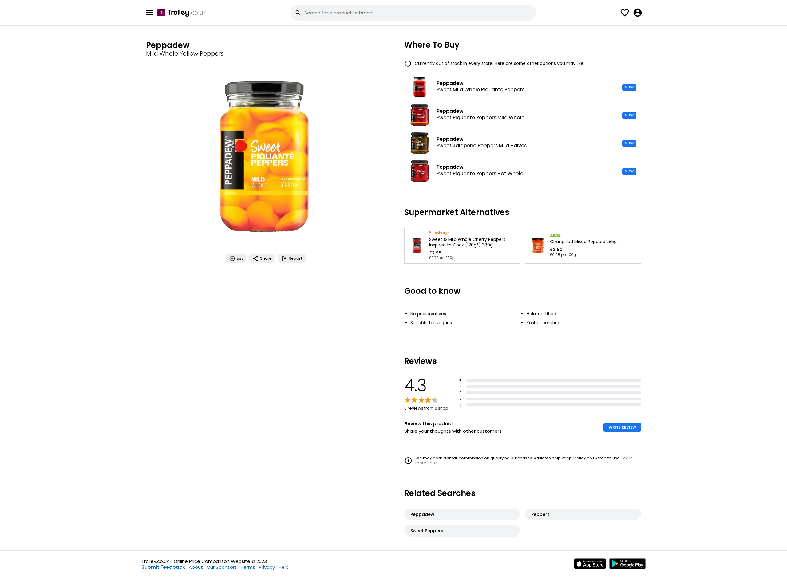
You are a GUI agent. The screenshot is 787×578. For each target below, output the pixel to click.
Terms (248, 567)
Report (296, 258)
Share (266, 258)
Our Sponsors (222, 567)
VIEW (629, 87)
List (240, 258)
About (196, 567)
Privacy (267, 567)
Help (284, 567)
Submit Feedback (163, 567)
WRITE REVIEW (622, 427)
